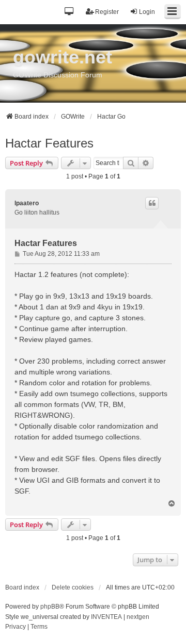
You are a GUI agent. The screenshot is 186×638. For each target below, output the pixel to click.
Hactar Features (49, 143)
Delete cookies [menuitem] (73, 587)
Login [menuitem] (147, 11)
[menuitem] (15, 627)
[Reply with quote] (152, 203)
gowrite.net (62, 57)
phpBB (49, 606)
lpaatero (26, 203)
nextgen (138, 616)
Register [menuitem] (107, 11)
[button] (69, 12)
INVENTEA (106, 616)
